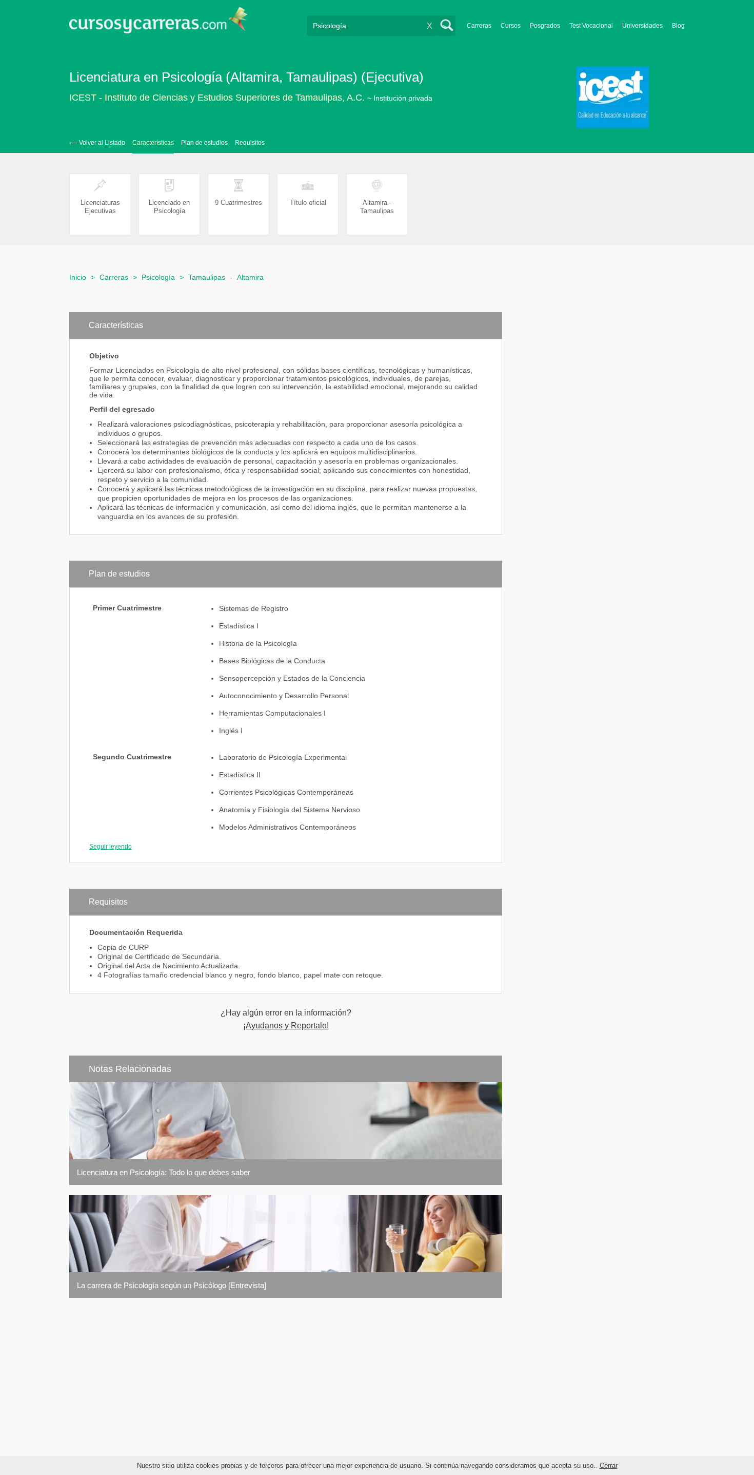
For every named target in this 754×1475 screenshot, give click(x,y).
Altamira (250, 277)
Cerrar (609, 1465)
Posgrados (545, 26)
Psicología (158, 277)
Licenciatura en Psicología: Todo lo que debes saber (163, 1172)
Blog (678, 26)
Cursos (511, 26)
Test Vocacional (591, 26)
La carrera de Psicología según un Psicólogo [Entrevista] (171, 1285)
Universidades (642, 26)
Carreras (479, 26)
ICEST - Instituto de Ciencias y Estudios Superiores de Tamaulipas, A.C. (217, 97)
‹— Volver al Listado (97, 142)
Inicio (77, 277)
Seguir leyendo (110, 846)
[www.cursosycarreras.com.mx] (158, 23)
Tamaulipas (206, 277)
